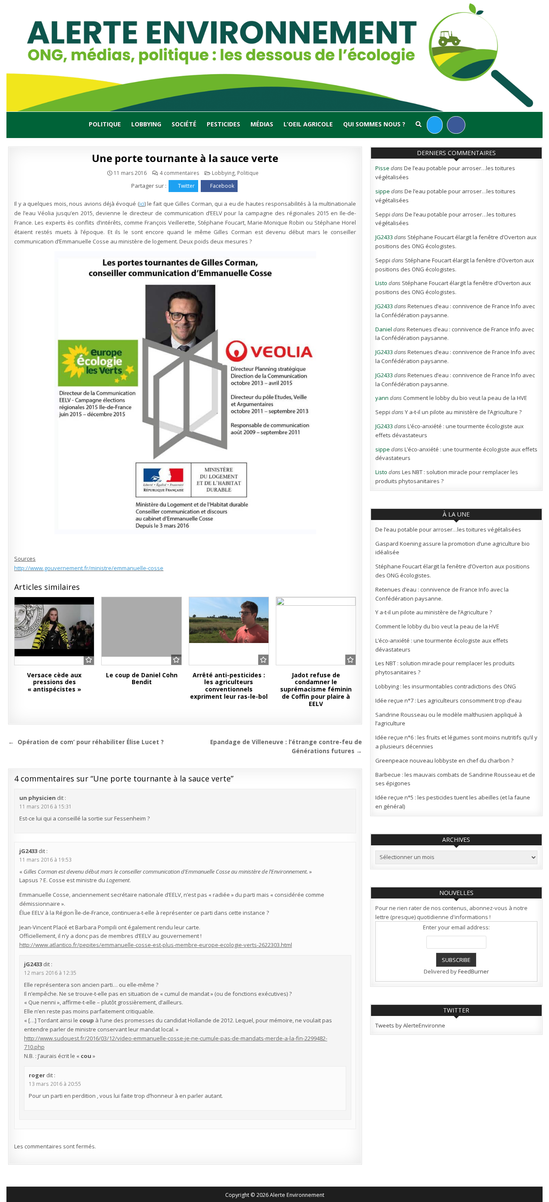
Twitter (186, 185)
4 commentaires (179, 173)
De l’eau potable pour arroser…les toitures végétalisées (448, 529)
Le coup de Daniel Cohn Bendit (142, 678)
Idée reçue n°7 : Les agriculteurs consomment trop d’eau (448, 700)
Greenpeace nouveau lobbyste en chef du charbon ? (444, 760)
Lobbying (146, 124)
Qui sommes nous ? (374, 124)
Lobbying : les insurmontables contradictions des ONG (445, 686)
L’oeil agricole (308, 124)
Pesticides (223, 124)
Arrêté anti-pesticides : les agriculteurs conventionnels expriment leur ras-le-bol (229, 685)
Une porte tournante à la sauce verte (185, 158)
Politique (105, 124)
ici (142, 203)
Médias (261, 124)
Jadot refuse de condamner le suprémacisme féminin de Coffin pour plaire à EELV (316, 689)
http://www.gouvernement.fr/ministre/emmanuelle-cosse (88, 568)
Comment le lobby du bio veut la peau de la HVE (465, 398)
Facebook (222, 185)
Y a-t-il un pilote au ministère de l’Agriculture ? (463, 412)
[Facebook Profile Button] (456, 125)
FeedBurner (473, 971)
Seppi (382, 214)
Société (184, 124)
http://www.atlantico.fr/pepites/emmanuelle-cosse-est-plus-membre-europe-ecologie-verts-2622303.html (155, 945)
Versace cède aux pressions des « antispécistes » (54, 682)
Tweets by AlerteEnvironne (410, 1025)
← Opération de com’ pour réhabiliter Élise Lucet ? (86, 742)
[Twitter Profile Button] (434, 125)
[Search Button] (418, 124)
